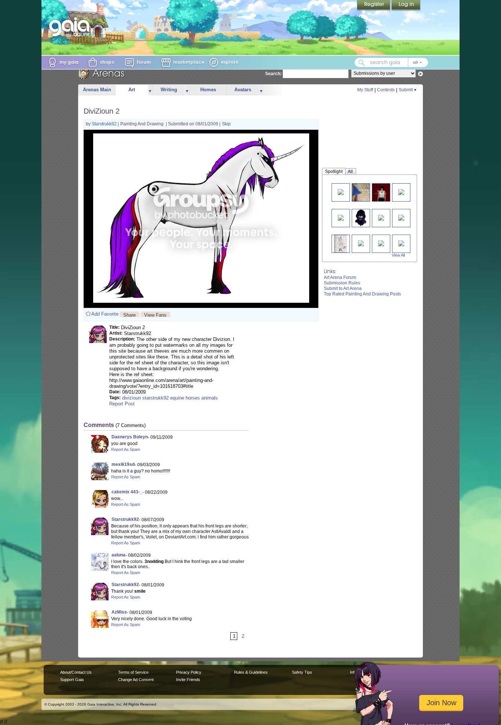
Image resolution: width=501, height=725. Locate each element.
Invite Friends (188, 679)
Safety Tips (302, 672)
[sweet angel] (381, 217)
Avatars (242, 89)
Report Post (122, 403)
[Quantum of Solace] (381, 243)
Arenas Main (97, 89)
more (150, 90)
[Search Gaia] (361, 62)
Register (374, 5)
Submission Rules (342, 283)
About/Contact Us (76, 672)
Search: (273, 73)
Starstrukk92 (105, 123)
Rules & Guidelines (251, 672)
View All (398, 255)
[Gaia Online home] (71, 26)
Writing (169, 89)
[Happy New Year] (401, 191)
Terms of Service (133, 672)
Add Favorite (104, 314)
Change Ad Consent (136, 679)
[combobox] (391, 62)
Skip (226, 123)
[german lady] (401, 217)
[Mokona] (361, 243)
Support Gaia (72, 679)
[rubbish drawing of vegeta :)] (366, 192)
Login (406, 5)
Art (131, 89)
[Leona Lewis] (401, 243)
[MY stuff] (341, 191)
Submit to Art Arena (343, 288)
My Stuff (365, 89)
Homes (208, 89)
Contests (386, 89)
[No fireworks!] (341, 217)
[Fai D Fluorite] (340, 243)
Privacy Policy (188, 672)
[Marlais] (361, 218)
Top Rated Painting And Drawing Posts (362, 294)
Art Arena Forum (340, 277)
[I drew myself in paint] (381, 192)
